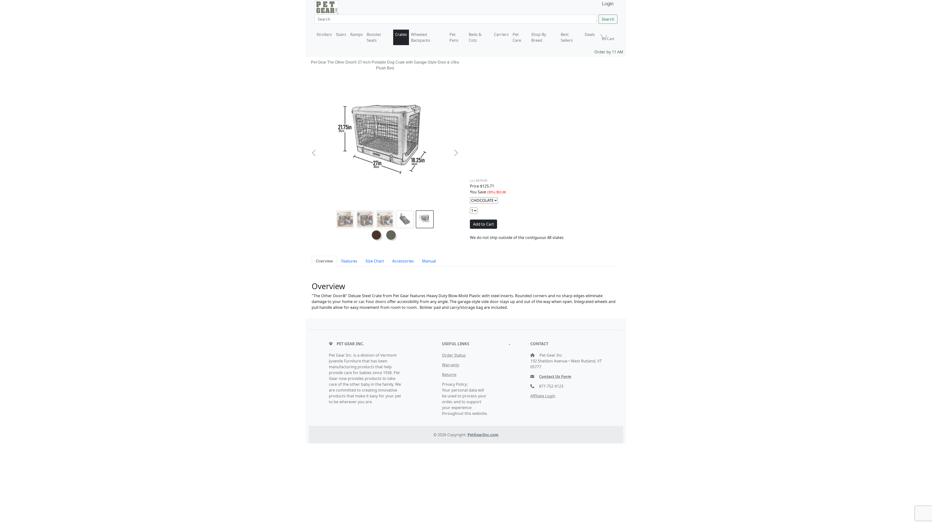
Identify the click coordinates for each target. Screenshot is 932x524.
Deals (590, 34)
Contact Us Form (555, 376)
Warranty (450, 365)
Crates (401, 34)
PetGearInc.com (483, 434)
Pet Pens (453, 37)
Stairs (341, 34)
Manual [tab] (429, 261)
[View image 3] (385, 219)
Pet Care (517, 37)
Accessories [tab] (403, 261)
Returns (449, 374)
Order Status (454, 355)
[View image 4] (405, 219)
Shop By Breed (538, 37)
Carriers (501, 34)
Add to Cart (483, 224)
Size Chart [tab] (375, 261)
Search (608, 19)
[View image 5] (425, 219)
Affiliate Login (542, 396)
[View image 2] (365, 219)
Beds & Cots (475, 37)
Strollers (324, 34)
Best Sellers (567, 37)
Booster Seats (374, 37)
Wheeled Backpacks (420, 37)
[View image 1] (345, 219)
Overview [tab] (324, 261)
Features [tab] (349, 261)
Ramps (356, 34)
